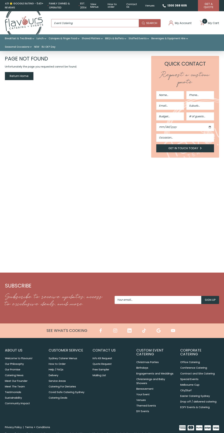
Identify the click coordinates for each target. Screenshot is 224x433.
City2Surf (186, 390)
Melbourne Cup (190, 385)
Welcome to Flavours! (18, 358)
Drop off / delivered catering (198, 401)
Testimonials (13, 392)
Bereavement (144, 389)
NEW (36, 47)
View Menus (94, 5)
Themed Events (146, 405)
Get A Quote (208, 5)
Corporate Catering (190, 352)
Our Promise (12, 369)
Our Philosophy (14, 364)
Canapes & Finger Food (63, 38)
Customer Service (66, 350)
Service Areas (57, 381)
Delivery (53, 375)
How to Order (57, 364)
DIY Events (142, 411)
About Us (13, 350)
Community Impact (17, 403)
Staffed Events (138, 38)
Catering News (14, 375)
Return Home (19, 76)
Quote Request (102, 364)
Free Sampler (101, 369)
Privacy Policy (13, 427)
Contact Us (131, 5)
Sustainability (13, 398)
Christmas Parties (147, 362)
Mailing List (99, 375)
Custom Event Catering (150, 352)
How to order (112, 5)
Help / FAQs (56, 369)
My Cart (211, 23)
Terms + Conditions (37, 427)
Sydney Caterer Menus (63, 358)
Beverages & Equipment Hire (168, 38)
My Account (183, 23)
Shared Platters (91, 38)
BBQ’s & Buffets (114, 38)
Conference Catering (193, 368)
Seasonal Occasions (17, 47)
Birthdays (142, 368)
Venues (150, 5)
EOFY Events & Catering (195, 407)
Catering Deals (58, 398)
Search (151, 23)
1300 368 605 (177, 6)
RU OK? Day (48, 47)
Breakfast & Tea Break (18, 38)
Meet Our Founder (16, 381)
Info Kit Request (102, 358)
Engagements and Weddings (154, 373)
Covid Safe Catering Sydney (66, 392)
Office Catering (190, 362)
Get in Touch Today (183, 148)
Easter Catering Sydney (195, 396)
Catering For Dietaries (62, 386)
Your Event (143, 394)
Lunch (40, 38)
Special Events (189, 379)
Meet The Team (15, 386)
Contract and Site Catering (197, 373)
